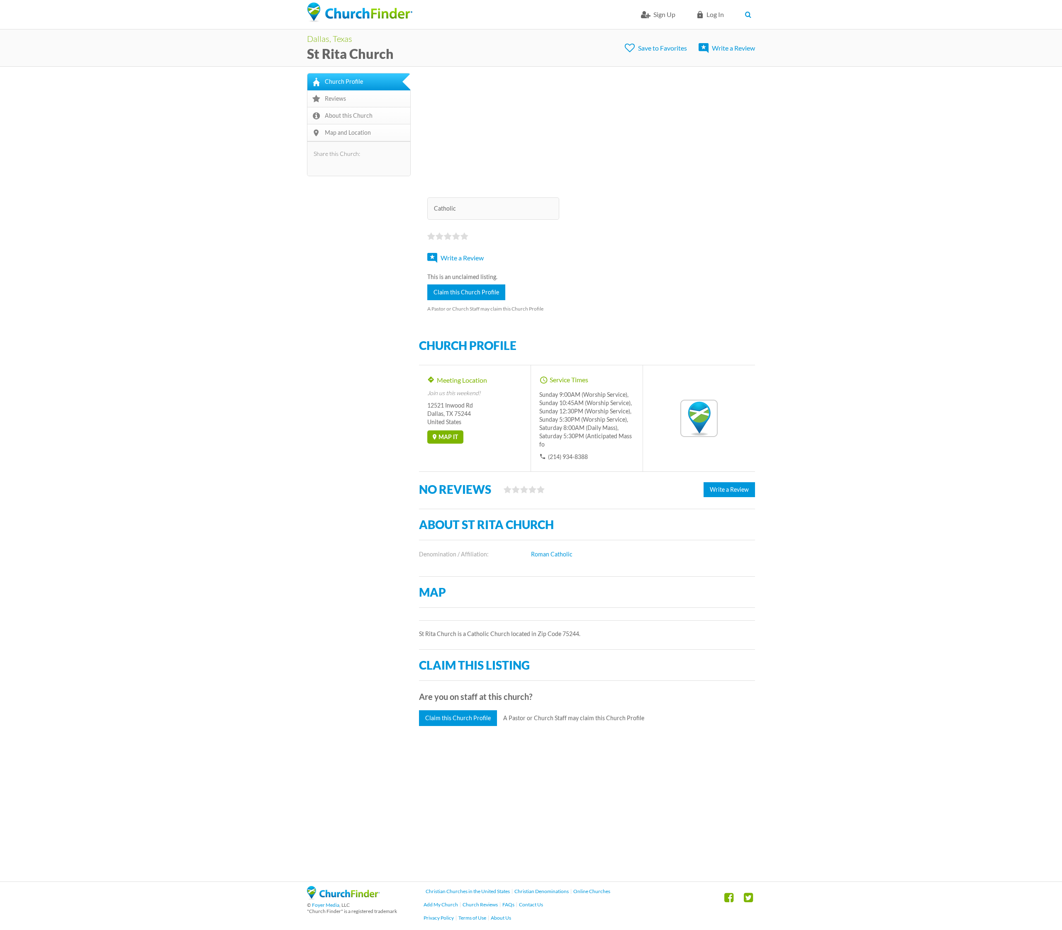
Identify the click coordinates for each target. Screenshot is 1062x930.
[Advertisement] (587, 131)
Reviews (335, 98)
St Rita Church (350, 54)
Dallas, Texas (329, 39)
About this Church (349, 115)
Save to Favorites (662, 48)
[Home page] (359, 12)
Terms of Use (472, 918)
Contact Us (531, 904)
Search (750, 14)
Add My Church (441, 904)
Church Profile (344, 81)
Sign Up (664, 14)
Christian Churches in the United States (468, 891)
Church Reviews (480, 904)
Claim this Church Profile (466, 292)
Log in (715, 14)
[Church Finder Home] (343, 897)
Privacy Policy (439, 918)
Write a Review (733, 48)
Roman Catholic (551, 554)
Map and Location (348, 132)
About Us (501, 918)
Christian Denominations (541, 891)
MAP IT (448, 436)
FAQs (508, 904)
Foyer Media (325, 905)
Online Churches (591, 891)
